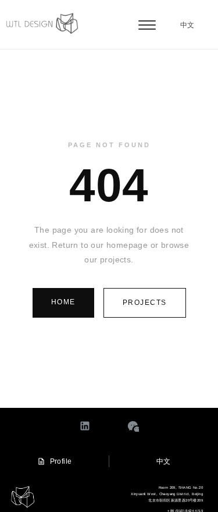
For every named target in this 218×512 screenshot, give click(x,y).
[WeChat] (133, 426)
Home (63, 302)
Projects (145, 302)
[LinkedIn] (85, 426)
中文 (187, 25)
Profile (61, 461)
